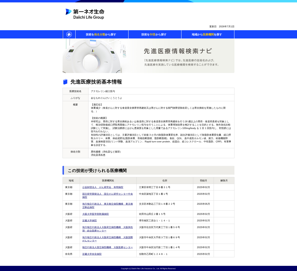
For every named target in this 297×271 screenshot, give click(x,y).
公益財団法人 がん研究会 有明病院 (102, 187)
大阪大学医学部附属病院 (95, 214)
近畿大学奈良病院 (92, 254)
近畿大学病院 (89, 220)
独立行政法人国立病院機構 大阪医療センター (107, 247)
